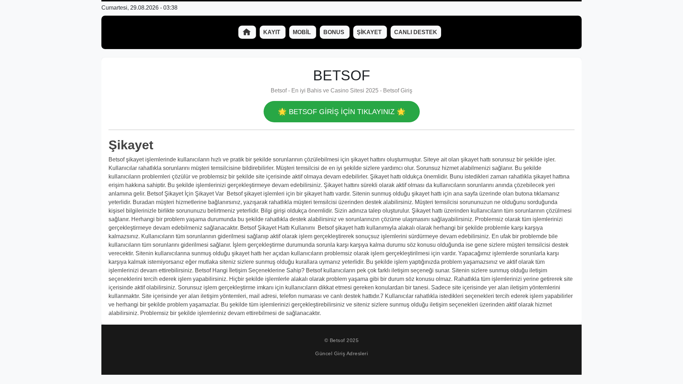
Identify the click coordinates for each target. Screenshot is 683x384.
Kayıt (272, 32)
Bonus (334, 32)
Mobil (302, 32)
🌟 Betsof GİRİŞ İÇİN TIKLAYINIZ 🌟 (342, 112)
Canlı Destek (415, 32)
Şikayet (370, 32)
